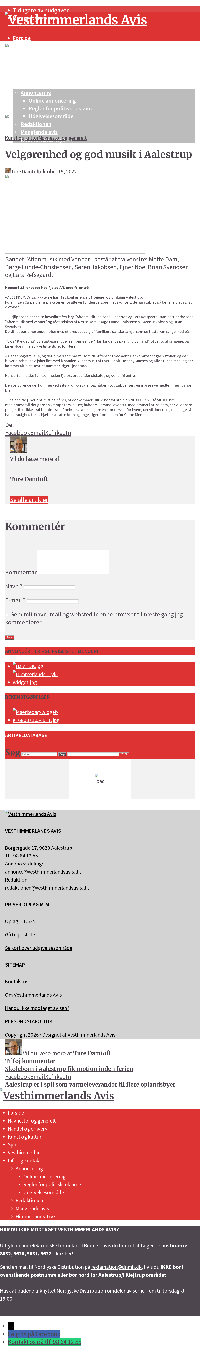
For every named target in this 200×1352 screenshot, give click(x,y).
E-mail (15, 600)
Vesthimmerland (26, 1152)
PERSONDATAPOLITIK (28, 1021)
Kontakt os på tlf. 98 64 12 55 (44, 1342)
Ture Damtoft (25, 171)
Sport (14, 1144)
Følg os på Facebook (34, 1334)
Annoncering (29, 1168)
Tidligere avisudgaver (41, 10)
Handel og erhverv (27, 1128)
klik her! (64, 1253)
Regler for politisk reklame (52, 1184)
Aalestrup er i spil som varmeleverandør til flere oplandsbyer (90, 1084)
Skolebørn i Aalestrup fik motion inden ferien (69, 1068)
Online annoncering (44, 1176)
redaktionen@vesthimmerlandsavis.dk (47, 887)
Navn (13, 586)
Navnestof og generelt (63, 137)
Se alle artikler (29, 500)
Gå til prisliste (20, 934)
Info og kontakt (24, 1160)
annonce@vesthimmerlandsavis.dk (43, 871)
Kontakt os (16, 981)
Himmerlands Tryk (36, 1216)
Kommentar (21, 572)
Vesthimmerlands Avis (91, 1034)
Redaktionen (29, 1200)
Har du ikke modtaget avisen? (37, 1008)
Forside (22, 38)
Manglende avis (32, 1208)
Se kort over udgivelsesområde (38, 947)
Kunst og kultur (22, 137)
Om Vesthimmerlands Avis (33, 994)
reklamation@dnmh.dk (116, 1266)
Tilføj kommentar (30, 1061)
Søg (62, 754)
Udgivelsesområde (43, 1192)
